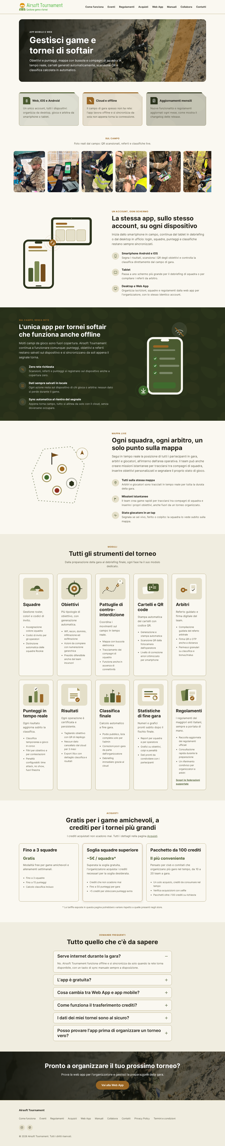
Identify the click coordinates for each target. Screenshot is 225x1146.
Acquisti (143, 6)
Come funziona (94, 6)
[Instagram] (22, 1128)
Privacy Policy (142, 1118)
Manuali (172, 6)
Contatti (201, 6)
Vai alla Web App (112, 1085)
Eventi (111, 6)
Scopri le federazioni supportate (188, 782)
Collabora (186, 6)
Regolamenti (126, 6)
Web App (157, 6)
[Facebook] (30, 1128)
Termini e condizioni (164, 1118)
